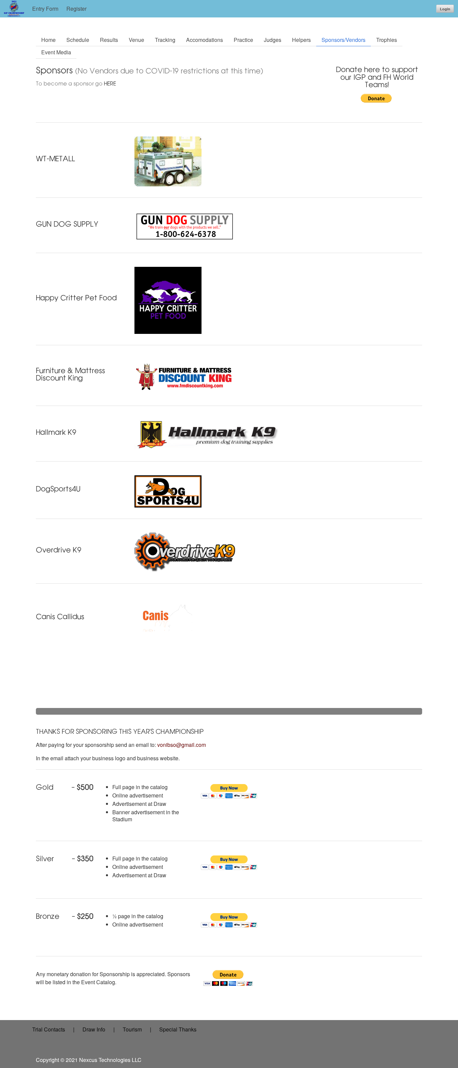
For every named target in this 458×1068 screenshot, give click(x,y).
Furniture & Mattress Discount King (70, 374)
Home (48, 40)
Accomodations (204, 40)
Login (445, 8)
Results (109, 40)
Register (76, 8)
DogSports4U (58, 488)
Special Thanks (177, 1029)
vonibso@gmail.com (181, 745)
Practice (243, 40)
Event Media (56, 52)
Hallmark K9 (56, 432)
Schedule (77, 40)
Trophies (386, 40)
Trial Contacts (48, 1029)
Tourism (132, 1029)
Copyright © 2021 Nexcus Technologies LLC (88, 1060)
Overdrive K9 (58, 549)
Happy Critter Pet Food (76, 297)
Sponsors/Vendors (343, 40)
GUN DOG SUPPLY (67, 224)
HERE (110, 83)
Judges (272, 40)
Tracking (165, 40)
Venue (136, 40)
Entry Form (45, 8)
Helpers (301, 40)
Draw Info (93, 1029)
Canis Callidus (60, 616)
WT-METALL (55, 158)
